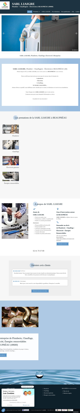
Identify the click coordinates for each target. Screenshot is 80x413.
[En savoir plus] (10, 129)
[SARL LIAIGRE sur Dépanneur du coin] (64, 410)
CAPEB (44, 410)
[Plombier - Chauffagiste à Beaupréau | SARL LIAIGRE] (4, 5)
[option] (40, 33)
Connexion (75, 411)
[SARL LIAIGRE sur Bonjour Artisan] (58, 410)
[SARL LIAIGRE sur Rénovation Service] (70, 410)
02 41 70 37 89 (38, 251)
